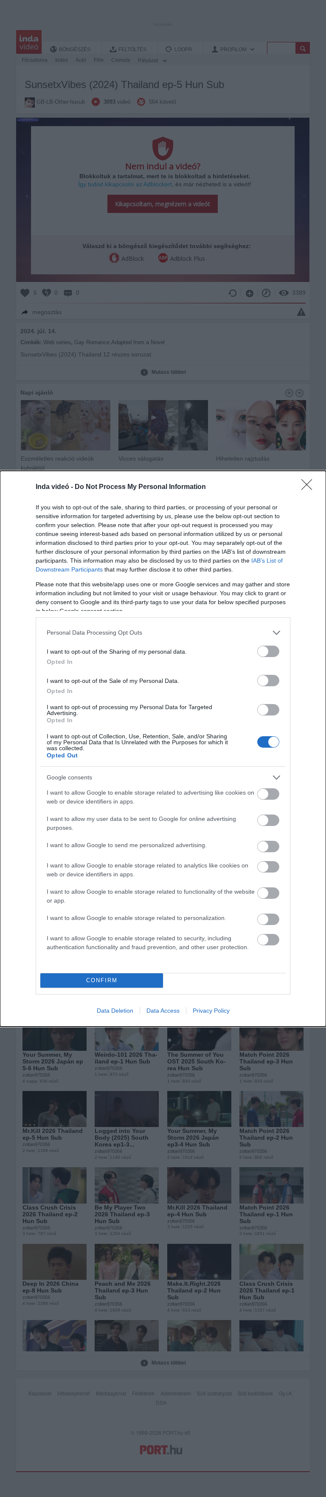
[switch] (268, 651)
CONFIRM (102, 980)
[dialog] (163, 749)
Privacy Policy (211, 1010)
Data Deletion (115, 1010)
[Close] (309, 487)
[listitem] (163, 632)
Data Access (163, 1010)
